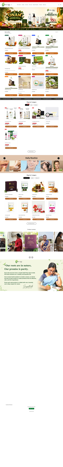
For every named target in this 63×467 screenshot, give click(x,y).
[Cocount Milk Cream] (51, 44)
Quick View (11, 119)
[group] (15, 166)
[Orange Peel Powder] (52, 190)
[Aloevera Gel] (51, 86)
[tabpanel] (31, 129)
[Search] (11, 5)
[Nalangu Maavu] (38, 190)
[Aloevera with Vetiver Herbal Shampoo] (24, 44)
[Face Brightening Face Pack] (38, 117)
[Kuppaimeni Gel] (38, 86)
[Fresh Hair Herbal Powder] (10, 190)
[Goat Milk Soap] (24, 86)
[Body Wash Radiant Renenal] (11, 44)
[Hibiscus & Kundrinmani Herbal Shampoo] (51, 65)
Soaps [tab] (31, 104)
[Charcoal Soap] (38, 44)
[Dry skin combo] (52, 117)
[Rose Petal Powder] (52, 211)
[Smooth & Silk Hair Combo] (24, 117)
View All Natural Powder (31, 223)
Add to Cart (11, 53)
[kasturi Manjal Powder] (24, 211)
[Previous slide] (1, 1)
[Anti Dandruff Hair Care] (10, 117)
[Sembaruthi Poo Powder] (38, 211)
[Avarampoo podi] (10, 211)
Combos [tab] (27, 104)
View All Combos (31, 151)
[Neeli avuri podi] (24, 190)
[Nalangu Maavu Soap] (11, 86)
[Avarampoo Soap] (11, 65)
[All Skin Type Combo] (10, 139)
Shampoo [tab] (35, 104)
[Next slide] (62, 1)
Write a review (31, 408)
